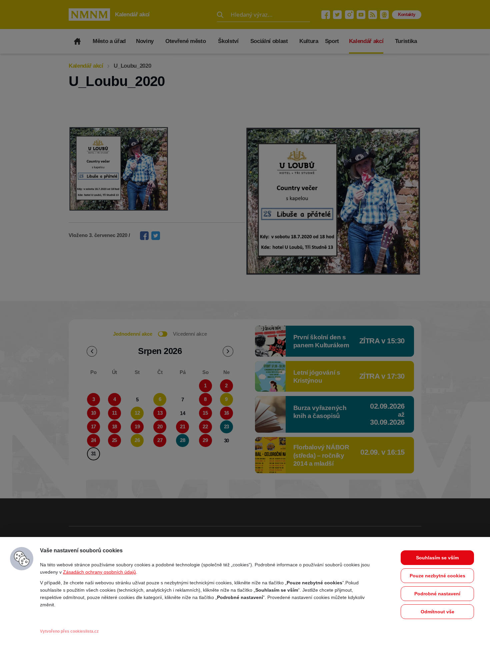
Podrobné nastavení (437, 593)
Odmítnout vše (437, 611)
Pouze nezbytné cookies (437, 575)
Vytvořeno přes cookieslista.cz (69, 631)
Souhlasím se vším (437, 557)
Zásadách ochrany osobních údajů (99, 572)
